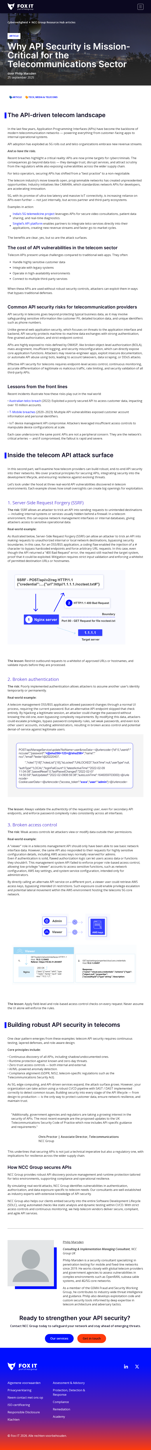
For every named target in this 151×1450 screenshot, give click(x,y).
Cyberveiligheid (18, 22)
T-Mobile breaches (22, 412)
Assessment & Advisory (69, 1383)
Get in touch (92, 1338)
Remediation (61, 1409)
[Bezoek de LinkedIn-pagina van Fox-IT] (126, 1366)
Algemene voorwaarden (24, 1383)
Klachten (14, 1420)
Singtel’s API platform (28, 224)
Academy (59, 1417)
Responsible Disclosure (24, 1412)
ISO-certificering (19, 1405)
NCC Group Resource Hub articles (53, 22)
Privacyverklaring (19, 1390)
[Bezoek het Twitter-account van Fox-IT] (137, 1366)
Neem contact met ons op (25, 1397)
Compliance (61, 1402)
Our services (59, 1338)
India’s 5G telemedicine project (34, 214)
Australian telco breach (25, 401)
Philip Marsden (25, 73)
